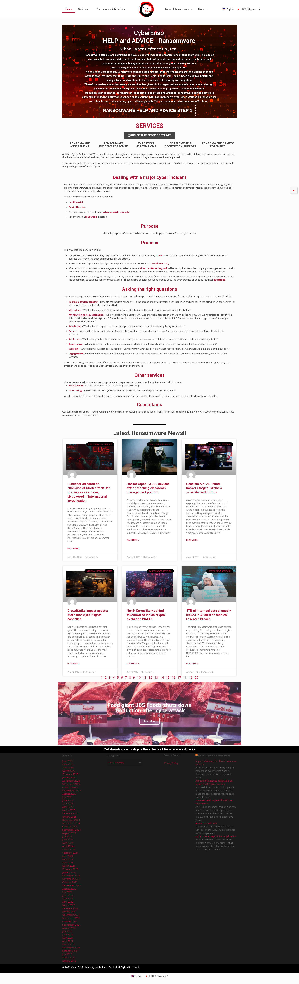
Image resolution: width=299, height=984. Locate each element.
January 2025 (69, 816)
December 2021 (71, 914)
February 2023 (70, 869)
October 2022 (70, 882)
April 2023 (67, 862)
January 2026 (69, 777)
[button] (146, 742)
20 (196, 677)
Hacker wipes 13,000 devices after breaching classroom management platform (148, 488)
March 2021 (68, 944)
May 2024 (67, 842)
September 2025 (71, 790)
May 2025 (67, 803)
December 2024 (71, 819)
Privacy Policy (171, 763)
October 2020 (70, 950)
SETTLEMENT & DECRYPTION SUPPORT (180, 145)
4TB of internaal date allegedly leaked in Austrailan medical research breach (208, 615)
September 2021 (71, 924)
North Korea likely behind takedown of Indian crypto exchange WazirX (146, 615)
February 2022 (70, 908)
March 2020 (68, 957)
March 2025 (68, 810)
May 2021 (67, 937)
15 (167, 677)
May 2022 (67, 898)
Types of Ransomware (177, 9)
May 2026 (67, 764)
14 (162, 677)
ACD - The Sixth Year (206, 823)
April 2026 (67, 767)
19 (190, 677)
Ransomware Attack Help (111, 9)
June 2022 (67, 895)
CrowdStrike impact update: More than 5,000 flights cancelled (87, 615)
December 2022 (71, 875)
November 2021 (71, 918)
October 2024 (70, 826)
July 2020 (67, 954)
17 (179, 677)
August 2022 (69, 888)
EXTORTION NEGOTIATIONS (146, 145)
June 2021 (67, 934)
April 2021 (67, 941)
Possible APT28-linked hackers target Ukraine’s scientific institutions (204, 488)
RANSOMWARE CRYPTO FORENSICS (218, 145)
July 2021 (67, 931)
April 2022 (67, 901)
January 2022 (69, 911)
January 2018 (69, 960)
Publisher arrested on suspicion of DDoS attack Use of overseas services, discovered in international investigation (88, 492)
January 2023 (69, 872)
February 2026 (70, 774)
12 (150, 677)
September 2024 (71, 829)
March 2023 (68, 865)
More (201, 9)
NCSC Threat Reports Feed (214, 755)
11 (144, 677)
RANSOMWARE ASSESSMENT (80, 145)
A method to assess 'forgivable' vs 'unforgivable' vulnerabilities (214, 782)
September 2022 (71, 885)
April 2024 (67, 846)
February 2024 (70, 852)
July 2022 (67, 891)
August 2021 (69, 927)
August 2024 (69, 833)
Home (68, 9)
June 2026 (67, 761)
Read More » (73, 548)
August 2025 (69, 793)
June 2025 (67, 800)
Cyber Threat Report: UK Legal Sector (215, 836)
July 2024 (67, 836)
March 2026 (68, 770)
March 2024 (68, 849)
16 (173, 677)
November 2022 (71, 878)
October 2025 (70, 787)
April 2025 (67, 806)
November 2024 (71, 823)
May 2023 (67, 859)
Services (83, 9)
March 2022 (68, 905)
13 (156, 677)
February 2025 (70, 813)
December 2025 (71, 780)
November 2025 (71, 783)
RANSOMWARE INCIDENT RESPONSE (113, 145)
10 (139, 677)
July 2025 (67, 797)
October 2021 (70, 921)
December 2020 (71, 947)
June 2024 (67, 839)
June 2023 (67, 855)
